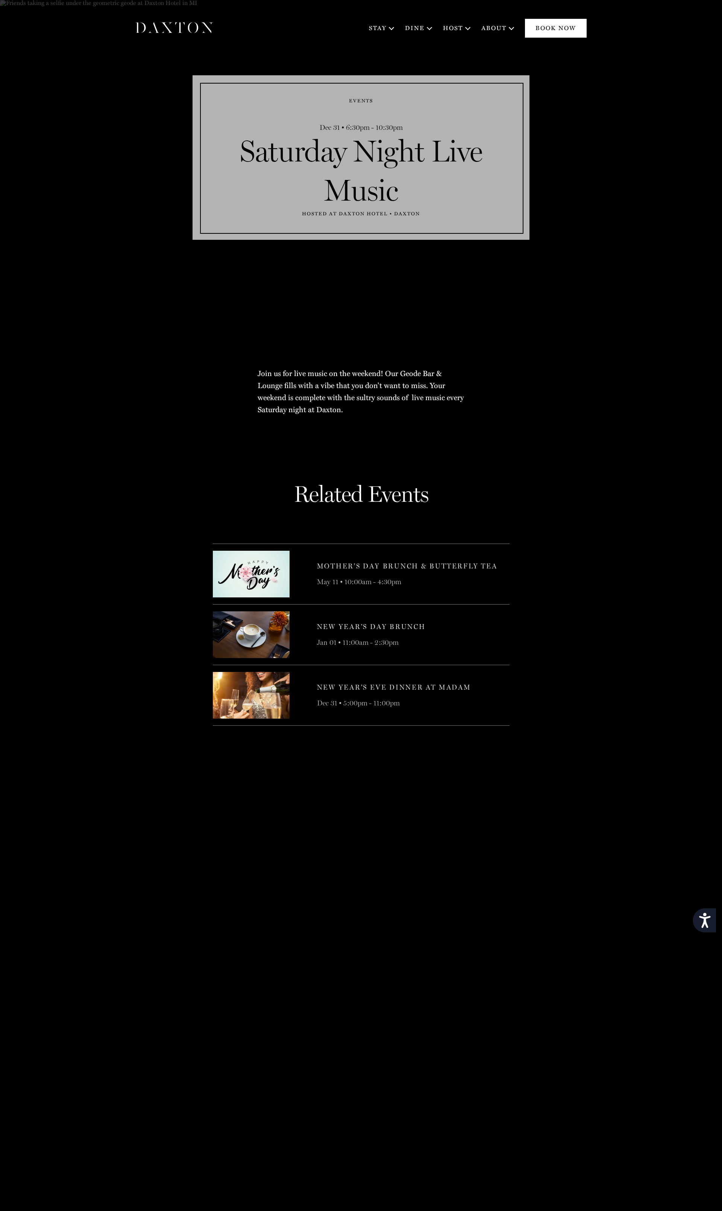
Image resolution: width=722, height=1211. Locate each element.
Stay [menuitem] (378, 28)
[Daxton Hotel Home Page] (174, 28)
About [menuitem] (494, 28)
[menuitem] (556, 28)
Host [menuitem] (453, 28)
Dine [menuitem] (415, 28)
